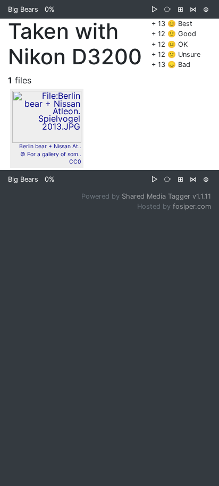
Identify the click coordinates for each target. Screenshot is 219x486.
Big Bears (23, 9)
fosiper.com (192, 206)
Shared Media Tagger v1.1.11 (166, 196)
